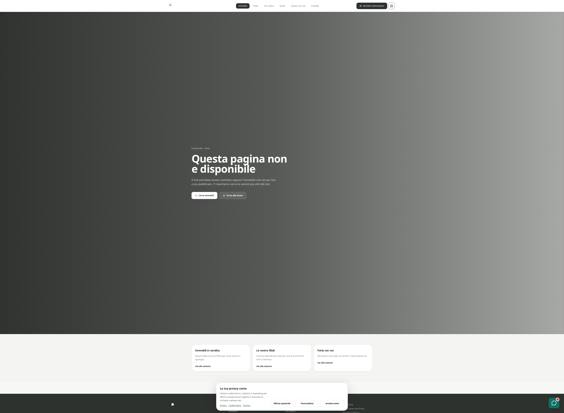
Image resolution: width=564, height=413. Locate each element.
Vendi (282, 5)
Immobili (242, 5)
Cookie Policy (348, 404)
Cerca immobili (206, 195)
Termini (246, 405)
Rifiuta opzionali (282, 403)
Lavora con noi (298, 5)
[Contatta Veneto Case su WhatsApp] (391, 6)
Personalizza (307, 403)
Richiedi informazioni (373, 5)
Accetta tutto (332, 403)
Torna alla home (234, 195)
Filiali (255, 5)
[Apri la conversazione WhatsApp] (554, 403)
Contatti (315, 5)
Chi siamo (269, 5)
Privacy (223, 405)
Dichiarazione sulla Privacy (353, 408)
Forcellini (233, 411)
